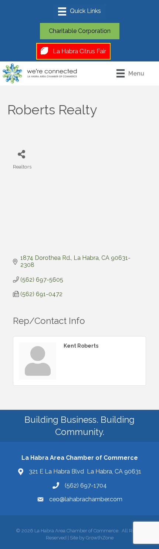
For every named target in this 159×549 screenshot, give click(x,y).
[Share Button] (21, 153)
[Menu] (79, 11)
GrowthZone (100, 537)
